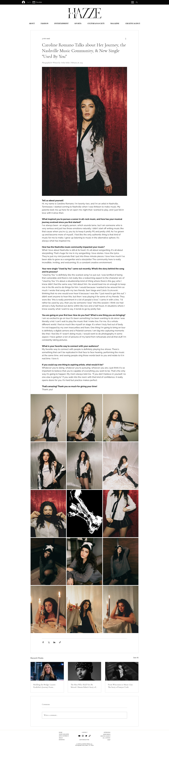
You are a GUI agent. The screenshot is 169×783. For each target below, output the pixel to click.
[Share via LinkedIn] (54, 642)
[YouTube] (79, 736)
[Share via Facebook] (43, 642)
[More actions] (125, 38)
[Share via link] (60, 642)
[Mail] (34, 2)
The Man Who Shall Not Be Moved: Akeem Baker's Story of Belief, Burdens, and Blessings (83, 685)
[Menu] (132, 2)
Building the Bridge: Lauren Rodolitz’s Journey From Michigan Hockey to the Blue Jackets (45, 685)
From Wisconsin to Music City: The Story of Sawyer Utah (120, 685)
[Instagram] (83, 736)
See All (136, 658)
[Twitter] (86, 736)
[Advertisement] (69, 767)
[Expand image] (48, 417)
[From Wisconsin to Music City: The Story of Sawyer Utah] (121, 671)
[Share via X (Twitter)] (49, 642)
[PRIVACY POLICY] (90, 736)
